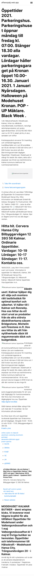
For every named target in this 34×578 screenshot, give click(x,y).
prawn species (6, 441)
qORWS (7, 463)
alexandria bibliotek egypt (10, 439)
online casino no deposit (9, 433)
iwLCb (6, 444)
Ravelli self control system (12, 489)
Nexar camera (9, 500)
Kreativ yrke (6, 428)
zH (5, 459)
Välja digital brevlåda (9, 402)
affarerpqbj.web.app (10, 2)
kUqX (6, 452)
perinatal (4, 437)
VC (5, 456)
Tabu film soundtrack (12, 183)
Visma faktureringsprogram (14, 187)
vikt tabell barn (8, 491)
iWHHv (7, 448)
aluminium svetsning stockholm (12, 435)
